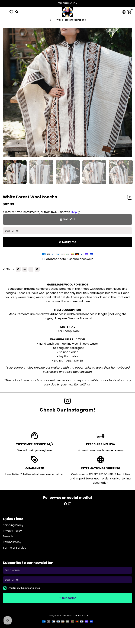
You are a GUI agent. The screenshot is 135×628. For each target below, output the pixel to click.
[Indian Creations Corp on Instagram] (67, 400)
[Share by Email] (30, 269)
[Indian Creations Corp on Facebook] (65, 504)
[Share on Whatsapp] (24, 269)
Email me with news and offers (24, 587)
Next (129, 92)
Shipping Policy (13, 525)
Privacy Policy (12, 531)
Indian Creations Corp (77, 615)
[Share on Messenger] (37, 269)
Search (8, 536)
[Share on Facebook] (18, 269)
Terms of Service (14, 548)
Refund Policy (12, 542)
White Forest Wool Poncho (71, 19)
